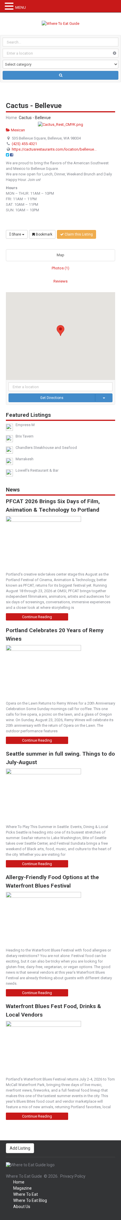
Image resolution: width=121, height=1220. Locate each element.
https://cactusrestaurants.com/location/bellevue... (54, 149)
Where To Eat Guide (24, 1176)
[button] (60, 330)
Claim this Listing (78, 234)
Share (16, 234)
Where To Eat (25, 1194)
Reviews (60, 281)
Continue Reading (37, 617)
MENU (20, 7)
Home (11, 117)
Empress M (25, 425)
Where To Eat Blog (30, 1200)
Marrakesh (24, 459)
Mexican (17, 130)
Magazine (22, 1188)
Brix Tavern (24, 436)
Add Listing (20, 1148)
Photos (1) (60, 268)
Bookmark (43, 234)
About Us (21, 1206)
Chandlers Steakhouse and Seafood (46, 447)
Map (60, 255)
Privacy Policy (72, 1176)
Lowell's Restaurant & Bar (37, 470)
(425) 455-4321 (24, 144)
